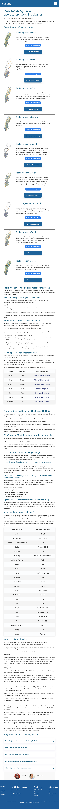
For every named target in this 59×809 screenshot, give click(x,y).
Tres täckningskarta (42, 393)
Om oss (50, 789)
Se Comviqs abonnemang (33, 136)
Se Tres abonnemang (33, 164)
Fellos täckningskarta (42, 389)
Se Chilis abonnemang (33, 224)
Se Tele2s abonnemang (33, 253)
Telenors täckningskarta (42, 384)
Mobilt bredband (37, 791)
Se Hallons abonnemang (32, 80)
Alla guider (51, 791)
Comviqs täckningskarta (42, 397)
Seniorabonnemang (16, 795)
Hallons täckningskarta (42, 376)
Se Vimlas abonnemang (33, 109)
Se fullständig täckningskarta (33, 45)
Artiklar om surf (52, 795)
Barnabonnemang (15, 791)
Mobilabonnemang (16, 789)
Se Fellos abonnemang (33, 51)
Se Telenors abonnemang (33, 195)
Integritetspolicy (52, 793)
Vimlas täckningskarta (42, 380)
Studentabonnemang (16, 793)
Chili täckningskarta (42, 402)
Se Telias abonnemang (33, 280)
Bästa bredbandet (38, 789)
